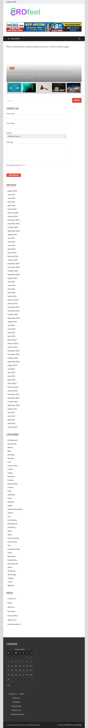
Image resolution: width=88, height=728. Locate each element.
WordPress (69, 725)
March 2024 (12, 296)
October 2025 (13, 227)
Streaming (11, 571)
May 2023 (11, 332)
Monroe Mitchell (29, 78)
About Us (11, 607)
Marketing (11, 527)
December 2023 (13, 307)
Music (10, 531)
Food (9, 491)
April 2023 (11, 336)
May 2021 (11, 420)
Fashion (10, 480)
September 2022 (14, 362)
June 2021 (11, 416)
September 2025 (14, 231)
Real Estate (12, 556)
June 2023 (11, 329)
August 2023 (12, 322)
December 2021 (13, 394)
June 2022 (11, 372)
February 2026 (13, 213)
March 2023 (12, 340)
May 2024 (11, 289)
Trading (10, 578)
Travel (10, 582)
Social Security (13, 564)
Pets (9, 545)
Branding (11, 455)
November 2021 (14, 398)
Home (10, 603)
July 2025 (11, 238)
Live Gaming (12, 520)
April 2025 (11, 249)
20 (20, 670)
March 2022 (12, 383)
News (12, 68)
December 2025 (13, 220)
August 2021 (12, 409)
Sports (10, 567)
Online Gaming (13, 538)
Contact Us (12, 598)
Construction (12, 465)
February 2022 (13, 387)
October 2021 (13, 401)
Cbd (9, 462)
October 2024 (13, 271)
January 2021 (13, 427)
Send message (14, 175)
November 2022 (14, 354)
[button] (78, 63)
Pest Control (12, 542)
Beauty (10, 447)
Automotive (12, 444)
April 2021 (11, 423)
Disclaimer (11, 611)
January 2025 (13, 260)
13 (20, 666)
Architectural (12, 440)
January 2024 (13, 303)
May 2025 (11, 245)
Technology (12, 574)
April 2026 (11, 205)
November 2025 (14, 224)
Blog (9, 451)
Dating (10, 473)
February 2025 (13, 256)
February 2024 (13, 300)
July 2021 (11, 412)
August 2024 (12, 278)
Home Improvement (15, 509)
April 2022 (11, 380)
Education (11, 476)
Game (10, 498)
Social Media (12, 560)
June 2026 (11, 198)
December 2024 (13, 263)
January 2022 (13, 391)
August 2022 (12, 365)
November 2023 (14, 311)
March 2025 (12, 253)
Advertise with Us (14, 624)
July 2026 (11, 194)
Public (10, 553)
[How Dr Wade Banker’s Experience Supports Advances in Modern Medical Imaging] (44, 63)
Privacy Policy (13, 616)
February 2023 (13, 343)
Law (9, 516)
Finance (10, 487)
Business (11, 458)
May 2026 (11, 202)
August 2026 (12, 191)
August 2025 (12, 234)
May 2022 (11, 376)
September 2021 (14, 405)
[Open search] (79, 38)
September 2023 (14, 318)
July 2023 (11, 325)
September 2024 (14, 274)
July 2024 (11, 282)
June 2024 (11, 285)
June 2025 (11, 242)
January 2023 (13, 347)
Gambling (11, 495)
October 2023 (13, 314)
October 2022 (13, 358)
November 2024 (14, 267)
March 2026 (12, 209)
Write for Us (12, 620)
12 (16, 666)
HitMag (78, 725)
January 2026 (13, 216)
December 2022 (13, 351)
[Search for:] (44, 100)
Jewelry (10, 513)
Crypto (10, 469)
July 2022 (11, 369)
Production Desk (14, 549)
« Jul (8, 685)
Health (10, 505)
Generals (11, 502)
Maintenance (12, 524)
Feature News (13, 484)
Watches (11, 585)
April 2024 (11, 293)
